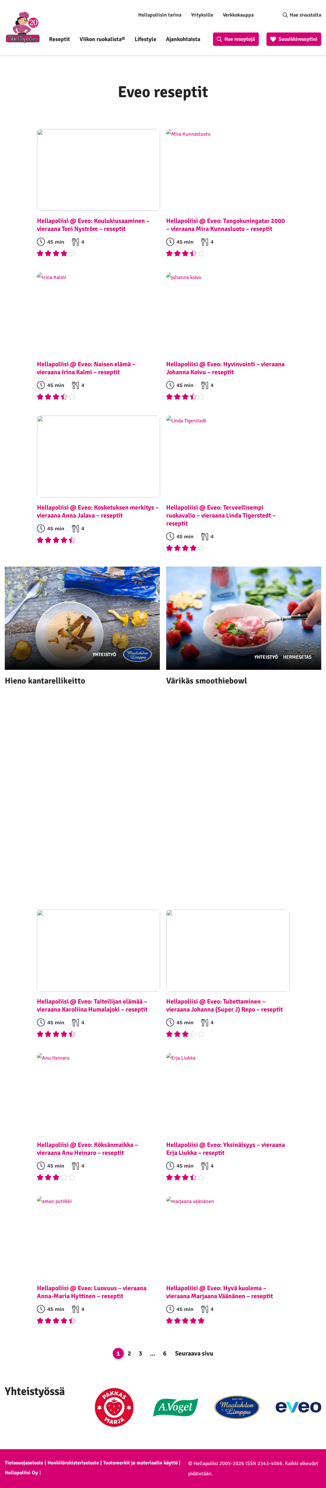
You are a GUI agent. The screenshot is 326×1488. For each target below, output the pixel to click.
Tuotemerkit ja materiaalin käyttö (140, 1463)
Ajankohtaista (183, 39)
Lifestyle (145, 39)
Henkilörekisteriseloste (73, 1463)
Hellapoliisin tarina (159, 15)
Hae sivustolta (305, 15)
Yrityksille (202, 15)
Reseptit (59, 39)
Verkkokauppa (238, 15)
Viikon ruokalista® (102, 39)
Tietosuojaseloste (24, 1463)
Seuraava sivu (194, 1353)
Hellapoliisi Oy (21, 1473)
